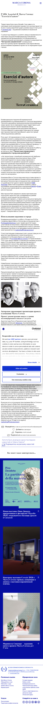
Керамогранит (5, 687)
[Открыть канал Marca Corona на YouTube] (35, 703)
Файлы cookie (26, 682)
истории (19, 239)
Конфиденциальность (28, 684)
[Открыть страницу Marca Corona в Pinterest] (33, 703)
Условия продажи (27, 680)
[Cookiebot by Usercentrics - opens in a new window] (32, 329)
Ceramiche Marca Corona (15, 670)
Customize (20, 374)
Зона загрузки (5, 701)
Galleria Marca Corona (7, 685)
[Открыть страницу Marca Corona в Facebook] (23, 703)
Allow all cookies (21, 368)
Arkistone (19, 323)
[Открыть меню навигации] (40, 3)
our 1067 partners (14, 339)
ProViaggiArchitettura (8, 223)
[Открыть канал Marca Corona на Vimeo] (39, 703)
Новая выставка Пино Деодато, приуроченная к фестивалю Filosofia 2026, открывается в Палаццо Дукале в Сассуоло (19, 514)
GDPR (24, 689)
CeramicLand (6, 30)
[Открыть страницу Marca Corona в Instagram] (27, 703)
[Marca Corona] (21, 4)
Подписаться (23, 435)
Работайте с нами (6, 684)
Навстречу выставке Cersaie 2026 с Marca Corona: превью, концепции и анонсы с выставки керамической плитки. (19, 581)
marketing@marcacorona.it (24, 230)
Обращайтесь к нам (6, 682)
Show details (32, 362)
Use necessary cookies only (21, 380)
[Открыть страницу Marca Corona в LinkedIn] (29, 703)
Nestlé (33, 186)
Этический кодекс (27, 695)
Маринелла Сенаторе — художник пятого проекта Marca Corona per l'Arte (18, 646)
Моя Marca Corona (6, 680)
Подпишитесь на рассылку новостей (20, 444)
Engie (39, 186)
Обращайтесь (23, 426)
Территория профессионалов (9, 703)
